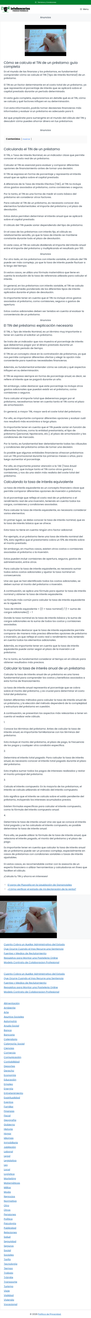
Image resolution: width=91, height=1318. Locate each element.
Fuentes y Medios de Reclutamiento (25, 953)
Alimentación (12, 1003)
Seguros (9, 1246)
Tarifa (7, 1259)
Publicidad (10, 1228)
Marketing (10, 1178)
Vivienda (9, 1299)
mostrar (26, 139)
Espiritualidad (12, 1097)
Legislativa (10, 1160)
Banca (8, 1030)
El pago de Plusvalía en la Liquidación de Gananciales (40, 884)
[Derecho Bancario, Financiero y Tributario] (15, 9)
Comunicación (12, 1057)
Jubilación (10, 1147)
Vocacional (10, 1304)
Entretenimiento (13, 1093)
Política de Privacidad (49, 1314)
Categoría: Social (14, 1043)
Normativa (10, 1201)
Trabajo (8, 1272)
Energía (8, 1088)
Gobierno (9, 1124)
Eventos (8, 1102)
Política (8, 1219)
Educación (10, 1079)
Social (7, 1250)
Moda (7, 1192)
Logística (9, 1174)
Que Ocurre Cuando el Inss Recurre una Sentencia (34, 949)
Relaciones (10, 1232)
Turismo (8, 1286)
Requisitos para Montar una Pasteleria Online (31, 958)
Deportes (9, 1066)
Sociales (9, 1255)
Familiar (8, 1106)
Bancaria (9, 1034)
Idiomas (9, 1138)
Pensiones (10, 1214)
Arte (6, 1012)
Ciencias (9, 1048)
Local (7, 1169)
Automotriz (10, 1021)
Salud (7, 1237)
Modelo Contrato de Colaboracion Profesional (31, 962)
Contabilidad (12, 1061)
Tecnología (10, 1264)
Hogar (7, 1133)
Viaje (7, 1290)
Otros (7, 1210)
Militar (7, 1187)
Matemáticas (12, 1183)
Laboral (8, 1151)
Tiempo (8, 1268)
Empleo (8, 1084)
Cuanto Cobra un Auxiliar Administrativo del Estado (34, 944)
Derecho (9, 1070)
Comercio (10, 1052)
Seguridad (10, 1241)
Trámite (8, 1277)
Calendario (10, 1039)
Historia (8, 1129)
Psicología (10, 1223)
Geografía (10, 1120)
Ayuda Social (11, 1025)
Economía (10, 1075)
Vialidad (9, 1295)
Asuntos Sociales (14, 1016)
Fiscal (7, 1115)
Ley (6, 1165)
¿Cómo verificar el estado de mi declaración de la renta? (42, 889)
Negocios (9, 1196)
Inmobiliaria (11, 1142)
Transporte (10, 1281)
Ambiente (10, 1007)
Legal (7, 1156)
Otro (6, 1205)
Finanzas (9, 1111)
